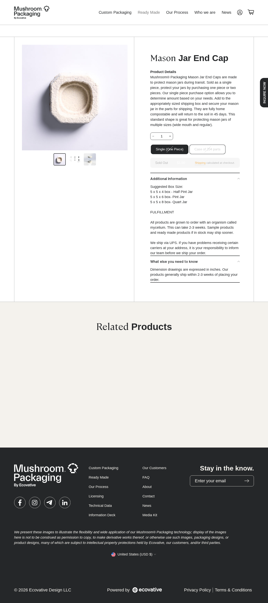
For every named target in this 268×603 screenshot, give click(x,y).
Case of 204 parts (207, 149)
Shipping (200, 162)
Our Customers (154, 468)
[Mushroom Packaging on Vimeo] (50, 502)
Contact (148, 496)
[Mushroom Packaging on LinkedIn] (64, 502)
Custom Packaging (115, 12)
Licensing (96, 496)
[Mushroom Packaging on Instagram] (34, 502)
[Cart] (250, 12)
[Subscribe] (246, 481)
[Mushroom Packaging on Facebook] (20, 502)
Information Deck (102, 515)
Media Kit (149, 515)
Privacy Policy (197, 589)
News (226, 12)
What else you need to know (174, 261)
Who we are (204, 12)
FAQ (145, 477)
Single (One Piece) (169, 149)
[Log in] (239, 12)
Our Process (177, 12)
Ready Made (149, 12)
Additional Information (168, 178)
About (147, 487)
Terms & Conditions (233, 589)
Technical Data (100, 506)
